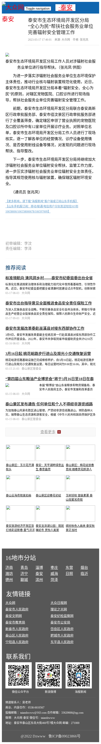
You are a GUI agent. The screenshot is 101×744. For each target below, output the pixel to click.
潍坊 (9, 574)
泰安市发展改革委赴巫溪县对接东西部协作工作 (44, 328)
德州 (9, 580)
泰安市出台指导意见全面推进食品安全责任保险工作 (48, 303)
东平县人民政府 (62, 642)
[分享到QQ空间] (59, 227)
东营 (69, 568)
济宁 (24, 574)
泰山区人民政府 (16, 635)
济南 (9, 568)
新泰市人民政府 (16, 629)
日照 (69, 574)
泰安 (39, 574)
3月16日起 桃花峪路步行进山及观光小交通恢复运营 (48, 354)
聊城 (24, 580)
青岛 (24, 568)
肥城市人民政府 (62, 635)
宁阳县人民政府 (16, 642)
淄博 (39, 568)
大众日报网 (58, 603)
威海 (54, 574)
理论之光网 (58, 609)
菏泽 (54, 580)
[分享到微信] (23, 227)
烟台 (84, 568)
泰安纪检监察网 (62, 616)
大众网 (10, 603)
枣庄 (54, 568)
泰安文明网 (13, 616)
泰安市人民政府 (16, 609)
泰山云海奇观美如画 (18, 495)
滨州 (39, 580)
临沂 (84, 574)
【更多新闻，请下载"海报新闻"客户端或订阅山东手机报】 (41, 201)
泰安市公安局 (60, 622)
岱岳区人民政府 (62, 629)
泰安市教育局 (15, 622)
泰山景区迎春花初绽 (48, 495)
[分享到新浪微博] (41, 227)
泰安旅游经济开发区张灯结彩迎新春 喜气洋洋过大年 (20, 530)
